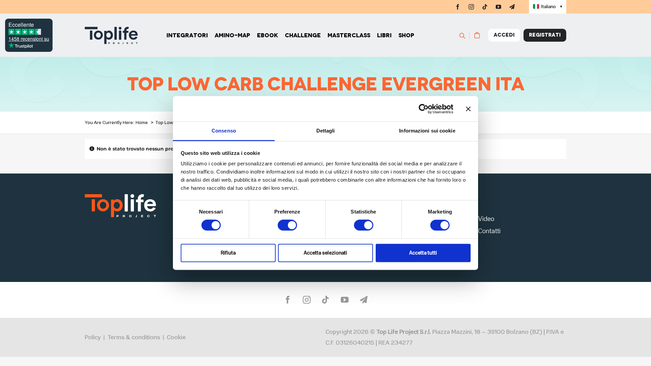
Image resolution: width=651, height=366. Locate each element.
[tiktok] (485, 7)
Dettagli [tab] (325, 131)
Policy (93, 337)
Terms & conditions (133, 337)
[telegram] (512, 7)
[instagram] (471, 7)
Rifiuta (228, 252)
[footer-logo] (120, 196)
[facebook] (458, 7)
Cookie (176, 337)
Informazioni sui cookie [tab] (427, 131)
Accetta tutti (423, 252)
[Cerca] (465, 35)
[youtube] (498, 7)
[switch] (287, 225)
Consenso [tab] (224, 131)
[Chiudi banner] (468, 108)
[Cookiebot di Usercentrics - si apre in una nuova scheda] (423, 109)
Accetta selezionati (325, 252)
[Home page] (111, 35)
